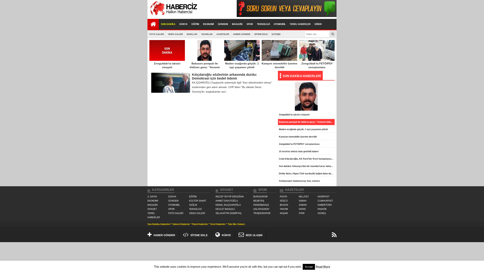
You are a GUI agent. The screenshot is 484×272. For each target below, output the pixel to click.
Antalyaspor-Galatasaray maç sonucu (299, 181)
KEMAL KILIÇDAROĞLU (228, 205)
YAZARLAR (207, 34)
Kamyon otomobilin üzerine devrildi (279, 65)
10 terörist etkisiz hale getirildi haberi (299, 151)
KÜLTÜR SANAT (197, 200)
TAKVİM (284, 209)
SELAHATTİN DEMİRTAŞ (228, 213)
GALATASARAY (261, 209)
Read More (323, 266)
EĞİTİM (195, 24)
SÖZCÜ (284, 200)
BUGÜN (284, 205)
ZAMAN (303, 205)
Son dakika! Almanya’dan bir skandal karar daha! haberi (307, 166)
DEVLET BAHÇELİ (225, 209)
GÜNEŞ (322, 213)
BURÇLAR (192, 34)
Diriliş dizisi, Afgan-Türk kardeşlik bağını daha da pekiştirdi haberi (307, 173)
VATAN (302, 209)
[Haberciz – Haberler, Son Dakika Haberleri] (173, 16)
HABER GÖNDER (241, 34)
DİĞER (318, 24)
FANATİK (322, 209)
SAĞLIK (193, 205)
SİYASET (152, 209)
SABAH (302, 200)
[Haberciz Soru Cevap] (287, 16)
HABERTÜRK (325, 205)
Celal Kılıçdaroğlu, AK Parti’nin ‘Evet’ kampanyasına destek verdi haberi (307, 159)
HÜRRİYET (323, 196)
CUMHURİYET (325, 200)
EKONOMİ (208, 24)
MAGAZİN (237, 24)
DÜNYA (183, 24)
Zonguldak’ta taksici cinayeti (167, 65)
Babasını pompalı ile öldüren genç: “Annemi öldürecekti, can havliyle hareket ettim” (204, 69)
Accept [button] (309, 266)
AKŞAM (284, 213)
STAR (302, 213)
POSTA (283, 196)
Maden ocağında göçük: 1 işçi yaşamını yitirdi (242, 65)
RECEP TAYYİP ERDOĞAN (230, 196)
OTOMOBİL (280, 24)
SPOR (250, 24)
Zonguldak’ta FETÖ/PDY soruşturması (317, 65)
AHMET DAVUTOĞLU (227, 200)
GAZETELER (222, 34)
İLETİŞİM (276, 34)
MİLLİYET (304, 196)
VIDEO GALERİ (175, 34)
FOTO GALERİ (156, 34)
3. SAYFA (152, 196)
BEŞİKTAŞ (258, 200)
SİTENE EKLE (261, 34)
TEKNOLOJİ (263, 24)
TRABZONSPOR (262, 213)
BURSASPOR (260, 196)
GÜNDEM (223, 24)
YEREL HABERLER (300, 24)
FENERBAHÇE (261, 205)
